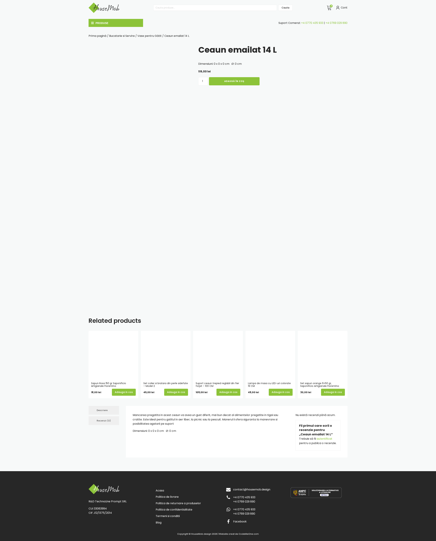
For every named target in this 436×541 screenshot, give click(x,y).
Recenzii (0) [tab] (104, 420)
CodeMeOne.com (249, 534)
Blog (158, 522)
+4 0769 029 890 (336, 23)
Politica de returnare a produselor (178, 503)
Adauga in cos (281, 392)
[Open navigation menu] (115, 23)
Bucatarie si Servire (122, 36)
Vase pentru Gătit (149, 36)
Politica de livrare (167, 497)
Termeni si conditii (168, 516)
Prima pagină (97, 36)
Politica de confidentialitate (174, 510)
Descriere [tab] (102, 410)
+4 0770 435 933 (312, 23)
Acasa (160, 490)
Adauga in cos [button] (124, 392)
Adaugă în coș (234, 81)
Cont (344, 8)
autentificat (324, 439)
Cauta (285, 7)
